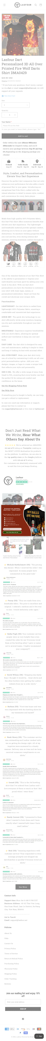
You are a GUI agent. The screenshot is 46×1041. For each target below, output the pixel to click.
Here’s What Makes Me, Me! (12, 532)
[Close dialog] (43, 506)
